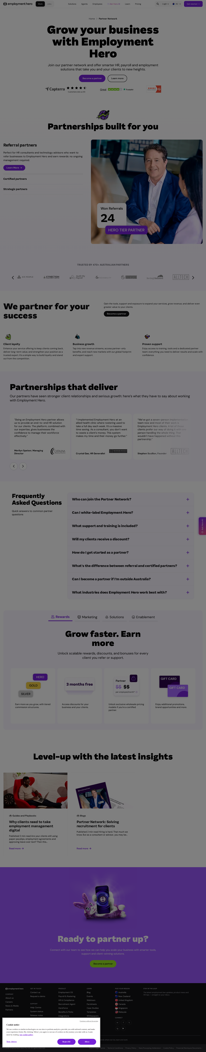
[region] (51, 1033)
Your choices (11, 1042)
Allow (87, 1042)
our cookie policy (26, 1035)
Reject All (66, 1042)
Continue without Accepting (89, 1021)
